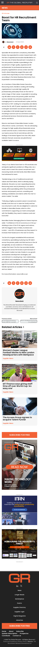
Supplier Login (19, 612)
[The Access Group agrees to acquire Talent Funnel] (19, 406)
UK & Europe (5, 13)
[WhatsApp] (22, 47)
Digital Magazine (20, 616)
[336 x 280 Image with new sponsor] (19, 544)
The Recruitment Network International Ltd (22, 642)
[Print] (30, 47)
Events (19, 603)
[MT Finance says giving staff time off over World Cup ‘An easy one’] (19, 373)
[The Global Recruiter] (19, 2)
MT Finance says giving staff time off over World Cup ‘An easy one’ (17, 386)
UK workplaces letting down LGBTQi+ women (9, 321)
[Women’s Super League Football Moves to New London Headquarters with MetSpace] (19, 339)
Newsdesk (10, 42)
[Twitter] (21, 586)
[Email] (26, 47)
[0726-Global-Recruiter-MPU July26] (19, 153)
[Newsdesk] (3, 42)
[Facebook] (18, 47)
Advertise (19, 620)
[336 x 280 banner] (19, 510)
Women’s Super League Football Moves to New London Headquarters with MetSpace (18, 352)
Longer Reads (19, 595)
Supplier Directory (19, 607)
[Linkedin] (9, 47)
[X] (13, 47)
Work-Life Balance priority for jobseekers (28, 321)
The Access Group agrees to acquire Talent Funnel (17, 418)
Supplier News (8, 358)
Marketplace (19, 599)
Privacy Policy (22, 641)
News (19, 590)
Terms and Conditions (10, 641)
